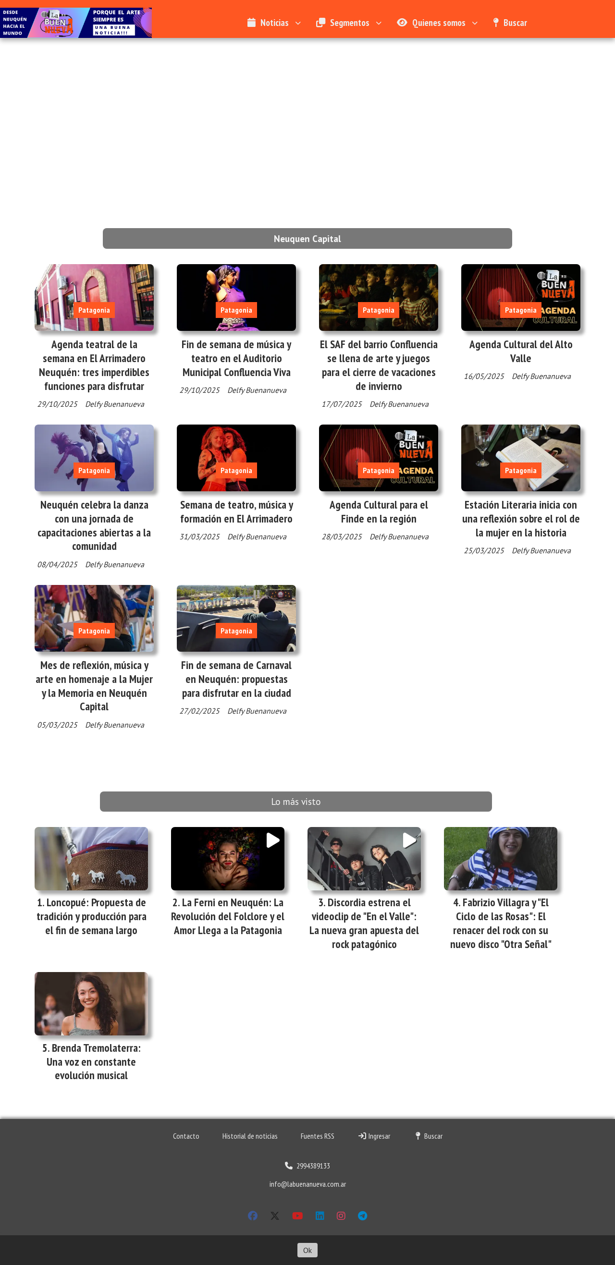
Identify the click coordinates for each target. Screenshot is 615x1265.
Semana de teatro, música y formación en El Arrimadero (236, 511)
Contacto (186, 1136)
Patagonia (94, 310)
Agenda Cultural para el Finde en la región (379, 511)
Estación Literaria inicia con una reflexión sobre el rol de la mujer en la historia (521, 518)
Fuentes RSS (317, 1136)
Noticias (274, 22)
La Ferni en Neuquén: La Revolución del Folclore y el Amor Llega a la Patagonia (227, 916)
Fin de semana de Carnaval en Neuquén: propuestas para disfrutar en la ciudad (236, 679)
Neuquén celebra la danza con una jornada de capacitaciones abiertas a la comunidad (94, 525)
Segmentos (349, 22)
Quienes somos (439, 22)
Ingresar (378, 1136)
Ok (307, 1250)
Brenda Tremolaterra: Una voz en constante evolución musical (94, 1062)
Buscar (515, 22)
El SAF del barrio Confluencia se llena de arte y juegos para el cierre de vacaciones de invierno (379, 364)
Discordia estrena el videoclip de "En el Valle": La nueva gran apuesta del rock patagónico (364, 922)
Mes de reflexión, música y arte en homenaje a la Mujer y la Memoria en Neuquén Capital (94, 685)
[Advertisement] (307, 110)
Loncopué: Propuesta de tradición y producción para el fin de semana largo (92, 916)
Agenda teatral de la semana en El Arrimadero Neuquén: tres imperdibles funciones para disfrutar (94, 364)
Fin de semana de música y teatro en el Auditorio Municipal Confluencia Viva (236, 358)
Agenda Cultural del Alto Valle (521, 351)
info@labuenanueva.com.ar (308, 1184)
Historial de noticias (250, 1136)
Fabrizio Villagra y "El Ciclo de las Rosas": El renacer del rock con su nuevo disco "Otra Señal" (501, 922)
